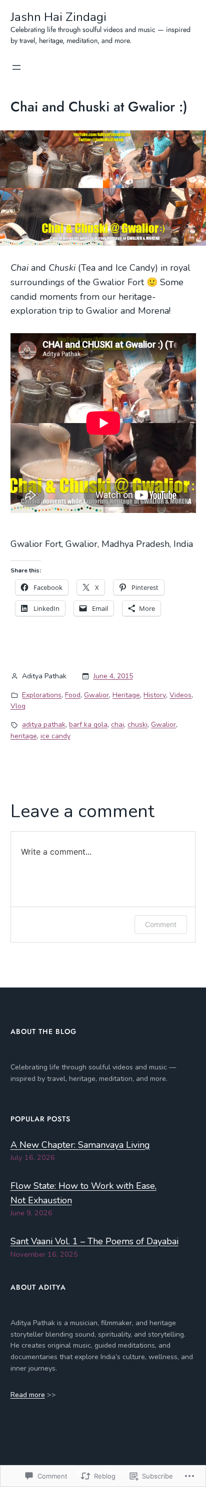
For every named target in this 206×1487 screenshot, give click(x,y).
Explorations (42, 695)
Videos (181, 695)
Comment (160, 924)
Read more (27, 1395)
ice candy (55, 736)
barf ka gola (88, 724)
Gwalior (96, 695)
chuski (138, 724)
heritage (23, 736)
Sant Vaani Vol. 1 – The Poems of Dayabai (94, 1241)
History (155, 695)
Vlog (18, 706)
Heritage (126, 695)
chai (117, 724)
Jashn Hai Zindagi (58, 17)
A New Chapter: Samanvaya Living (80, 1145)
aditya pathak (44, 724)
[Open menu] (16, 67)
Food (72, 695)
